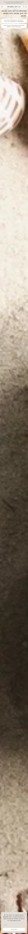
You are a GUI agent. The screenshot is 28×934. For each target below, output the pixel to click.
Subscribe (14, 929)
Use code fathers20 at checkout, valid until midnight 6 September (14, 20)
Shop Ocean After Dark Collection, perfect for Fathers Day (13, 26)
